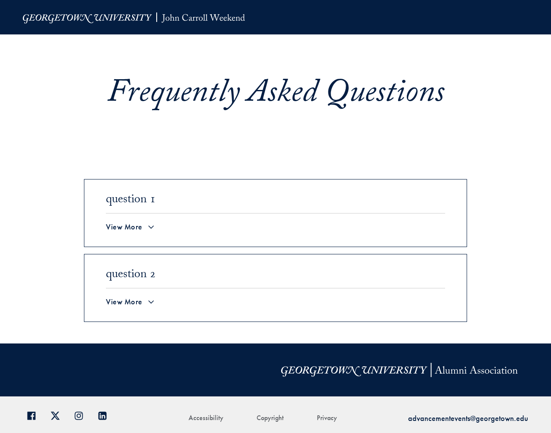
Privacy (327, 417)
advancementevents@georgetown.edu (468, 418)
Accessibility (206, 417)
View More (124, 227)
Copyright (270, 417)
